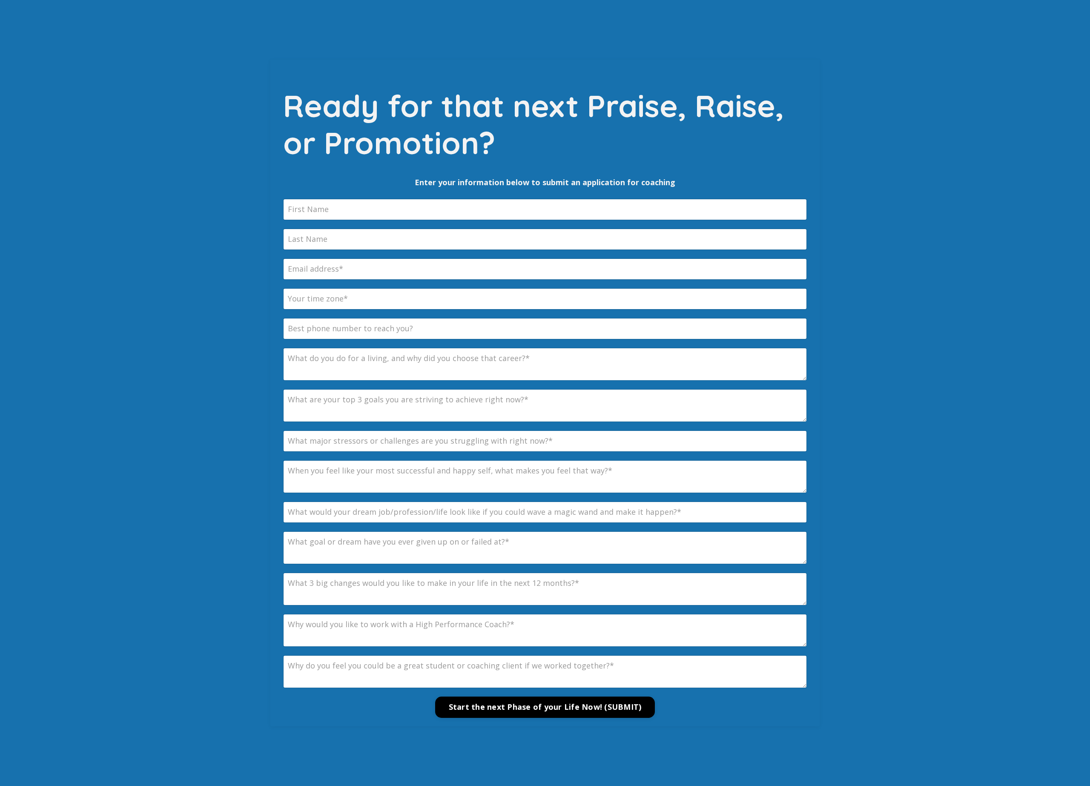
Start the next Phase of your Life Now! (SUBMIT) (545, 707)
